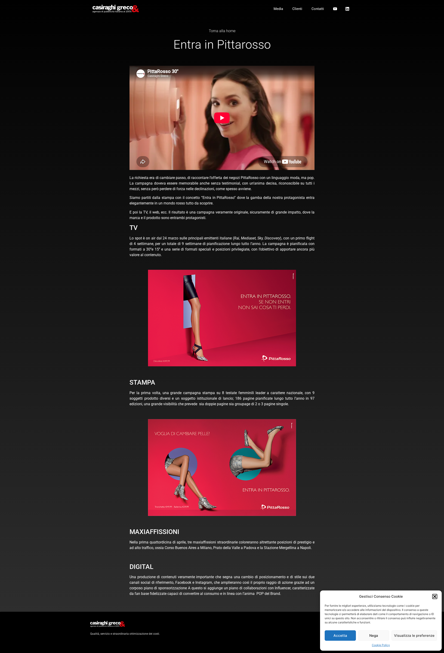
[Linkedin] (347, 9)
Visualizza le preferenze (414, 635)
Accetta (340, 635)
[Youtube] (335, 9)
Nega (373, 635)
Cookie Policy (381, 645)
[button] (434, 596)
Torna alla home (222, 31)
